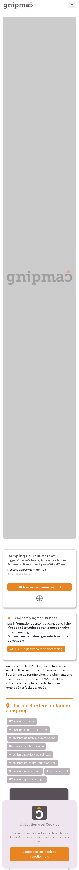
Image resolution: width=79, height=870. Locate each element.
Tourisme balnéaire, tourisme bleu (33, 763)
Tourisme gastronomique (27, 779)
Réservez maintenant (41, 587)
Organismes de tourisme (27, 746)
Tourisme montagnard (26, 771)
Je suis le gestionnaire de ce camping (37, 649)
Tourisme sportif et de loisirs (29, 729)
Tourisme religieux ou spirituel (31, 754)
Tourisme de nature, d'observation (33, 738)
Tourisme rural (58, 771)
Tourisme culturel (22, 721)
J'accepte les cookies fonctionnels (39, 854)
